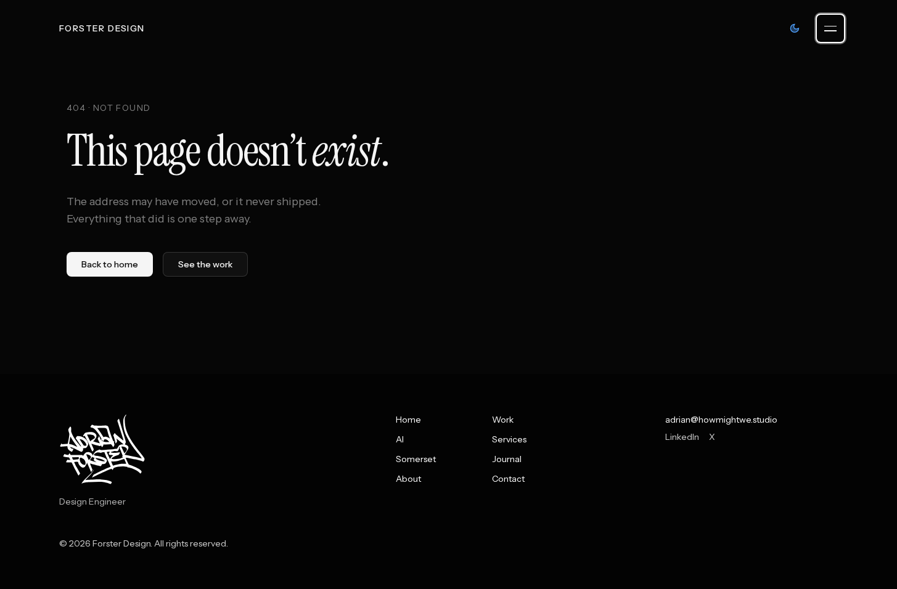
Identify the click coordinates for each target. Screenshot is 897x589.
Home (408, 419)
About (408, 478)
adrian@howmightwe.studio (721, 419)
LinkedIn (682, 436)
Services (509, 439)
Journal (507, 459)
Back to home (109, 264)
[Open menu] (830, 28)
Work (503, 419)
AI (400, 439)
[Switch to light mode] (794, 28)
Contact (508, 478)
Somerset (416, 459)
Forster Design (102, 28)
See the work (205, 264)
